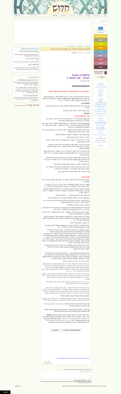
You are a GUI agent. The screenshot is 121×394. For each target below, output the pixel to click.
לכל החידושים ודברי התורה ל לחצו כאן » (65, 330)
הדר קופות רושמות (100, 113)
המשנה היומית (101, 90)
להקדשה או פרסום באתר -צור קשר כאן (100, 143)
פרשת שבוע (88, 46)
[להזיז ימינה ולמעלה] (2, 391)
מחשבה (100, 63)
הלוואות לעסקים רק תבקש (101, 122)
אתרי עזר (100, 386)
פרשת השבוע (100, 36)
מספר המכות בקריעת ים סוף (28, 51)
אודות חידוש (94, 386)
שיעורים (79, 15)
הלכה (100, 44)
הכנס (100, 28)
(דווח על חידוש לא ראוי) (47, 363)
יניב (37, 53)
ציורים (72, 15)
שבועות (55, 15)
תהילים (100, 97)
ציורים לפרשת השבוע (100, 85)
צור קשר (64, 386)
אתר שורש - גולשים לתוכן (101, 106)
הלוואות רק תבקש (101, 127)
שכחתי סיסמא (100, 32)
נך (100, 51)
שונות (101, 67)
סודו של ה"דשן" (33, 64)
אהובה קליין (81, 52)
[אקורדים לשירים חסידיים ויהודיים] (100, 76)
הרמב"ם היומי (100, 92)
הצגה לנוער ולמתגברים (100, 104)
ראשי (104, 15)
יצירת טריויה (100, 131)
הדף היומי (101, 88)
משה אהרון (36, 66)
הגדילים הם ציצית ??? (30, 95)
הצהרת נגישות (79, 386)
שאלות (88, 15)
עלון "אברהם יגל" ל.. (31, 59)
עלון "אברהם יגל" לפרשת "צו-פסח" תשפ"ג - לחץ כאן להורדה (26, 61)
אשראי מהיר (100, 120)
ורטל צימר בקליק (100, 126)
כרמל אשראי (100, 118)
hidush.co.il (18, 386)
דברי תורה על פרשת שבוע (29, 49)
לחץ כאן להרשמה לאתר (100, 30)
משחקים (63, 15)
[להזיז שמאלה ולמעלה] (1, 391)
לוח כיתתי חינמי (100, 99)
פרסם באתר (87, 386)
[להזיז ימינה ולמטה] (2, 392)
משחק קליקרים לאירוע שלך (100, 111)
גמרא (100, 59)
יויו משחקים (100, 133)
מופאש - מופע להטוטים (100, 102)
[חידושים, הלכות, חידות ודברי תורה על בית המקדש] (100, 72)
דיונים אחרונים (33, 77)
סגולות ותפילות (101, 83)
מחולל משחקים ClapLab (100, 110)
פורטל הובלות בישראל (101, 124)
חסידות (100, 48)
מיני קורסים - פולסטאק (100, 129)
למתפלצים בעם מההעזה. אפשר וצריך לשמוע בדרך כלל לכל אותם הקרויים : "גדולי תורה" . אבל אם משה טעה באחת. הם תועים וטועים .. (26, 99)
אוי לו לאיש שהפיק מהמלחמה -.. (27, 80)
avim (37, 60)
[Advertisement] (52, 31)
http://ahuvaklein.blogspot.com (81, 86)
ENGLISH (17, 15)
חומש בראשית (79, 46)
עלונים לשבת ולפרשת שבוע (100, 87)
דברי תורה (96, 15)
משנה (101, 55)
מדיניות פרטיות (71, 386)
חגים (100, 40)
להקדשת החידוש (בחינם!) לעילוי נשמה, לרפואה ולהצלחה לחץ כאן (73, 358)
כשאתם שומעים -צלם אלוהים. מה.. (26, 88)
